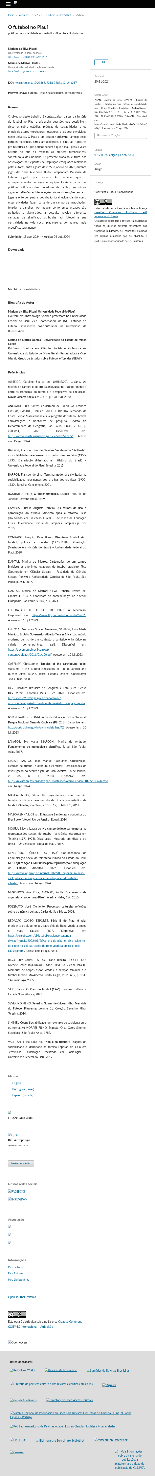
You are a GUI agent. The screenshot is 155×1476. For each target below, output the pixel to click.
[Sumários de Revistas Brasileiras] (108, 1370)
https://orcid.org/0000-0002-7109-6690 (27, 72)
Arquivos (24, 15)
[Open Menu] (8, 4)
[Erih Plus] (18, 1440)
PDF (103, 62)
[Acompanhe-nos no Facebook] (17, 1191)
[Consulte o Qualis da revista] (14, 1135)
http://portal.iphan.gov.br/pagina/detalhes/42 (36, 727)
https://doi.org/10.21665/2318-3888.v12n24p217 (46, 83)
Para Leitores (15, 1267)
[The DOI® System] (9, 1243)
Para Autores (15, 1273)
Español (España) (22, 1095)
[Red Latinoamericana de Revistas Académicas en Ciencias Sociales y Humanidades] (62, 1426)
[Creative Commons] (17, 1316)
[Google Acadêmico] (23, 1400)
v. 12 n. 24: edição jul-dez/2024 (53, 15)
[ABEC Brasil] (9, 1227)
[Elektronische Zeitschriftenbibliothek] (60, 1440)
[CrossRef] (9, 1235)
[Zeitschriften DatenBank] (111, 1440)
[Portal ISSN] (9, 1113)
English (16, 1083)
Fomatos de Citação (108, 135)
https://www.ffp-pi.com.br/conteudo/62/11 (59, 615)
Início (11, 15)
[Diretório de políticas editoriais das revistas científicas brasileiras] (51, 1384)
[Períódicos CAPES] (22, 1370)
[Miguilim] (109, 1385)
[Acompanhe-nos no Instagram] (17, 1199)
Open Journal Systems (22, 1297)
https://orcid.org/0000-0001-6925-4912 (27, 57)
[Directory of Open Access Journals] (69, 1400)
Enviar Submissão (21, 1163)
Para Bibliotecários (18, 1280)
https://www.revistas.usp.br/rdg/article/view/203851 (40, 436)
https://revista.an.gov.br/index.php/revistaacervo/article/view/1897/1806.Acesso (58, 781)
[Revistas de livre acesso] (61, 1370)
